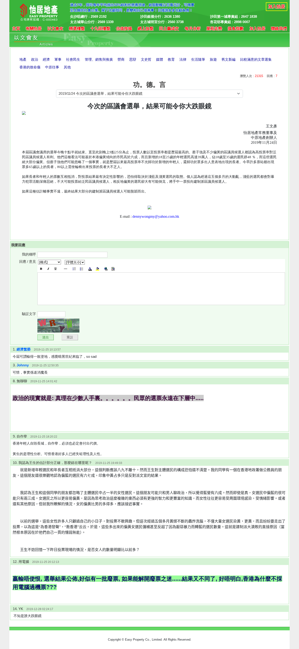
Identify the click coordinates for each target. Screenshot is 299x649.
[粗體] (41, 269)
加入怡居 (276, 6)
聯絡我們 (279, 28)
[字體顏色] (90, 269)
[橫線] (65, 269)
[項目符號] (81, 269)
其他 (67, 67)
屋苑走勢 (214, 28)
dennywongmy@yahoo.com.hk (155, 216)
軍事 (57, 59)
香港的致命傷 (29, 67)
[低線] (55, 269)
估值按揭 (124, 28)
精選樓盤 (77, 28)
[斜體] (48, 269)
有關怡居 (34, 28)
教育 (171, 59)
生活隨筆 (198, 59)
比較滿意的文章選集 (256, 59)
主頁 (16, 28)
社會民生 (73, 59)
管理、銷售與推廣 (99, 59)
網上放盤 (145, 28)
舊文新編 (228, 59)
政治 (34, 59)
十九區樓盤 (100, 28)
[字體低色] (97, 269)
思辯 (132, 59)
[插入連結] (106, 269)
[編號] (74, 269)
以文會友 (55, 28)
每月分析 (193, 28)
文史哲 (146, 59)
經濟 (46, 59)
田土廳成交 (169, 28)
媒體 (159, 59)
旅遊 (213, 59)
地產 (22, 59)
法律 (182, 59)
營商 (121, 59)
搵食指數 (236, 28)
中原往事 (52, 67)
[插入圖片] (113, 269)
